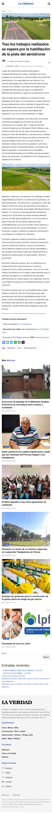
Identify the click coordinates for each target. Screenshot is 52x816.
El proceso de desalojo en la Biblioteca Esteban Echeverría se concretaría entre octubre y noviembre (25, 404)
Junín (9, 11)
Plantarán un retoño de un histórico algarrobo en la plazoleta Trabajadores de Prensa (24, 550)
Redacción (5, 795)
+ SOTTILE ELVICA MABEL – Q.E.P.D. (16, 673)
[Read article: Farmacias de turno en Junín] (26, 623)
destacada (11, 348)
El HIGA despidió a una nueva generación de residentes (24, 503)
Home (4, 11)
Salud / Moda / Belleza (11, 738)
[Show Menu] (3, 3)
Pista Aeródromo (30, 348)
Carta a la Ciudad (9, 753)
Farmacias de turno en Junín (16, 643)
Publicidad (16, 795)
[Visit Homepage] (25, 4)
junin (19, 348)
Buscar (4, 653)
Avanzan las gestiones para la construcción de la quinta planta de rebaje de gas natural (25, 598)
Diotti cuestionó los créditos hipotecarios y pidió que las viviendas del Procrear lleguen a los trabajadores (26, 454)
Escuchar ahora (42, 337)
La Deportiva (25, 324)
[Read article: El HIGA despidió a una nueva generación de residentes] (26, 482)
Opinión (5, 757)
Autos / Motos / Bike (10, 727)
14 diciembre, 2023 (11, 66)
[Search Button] (49, 3)
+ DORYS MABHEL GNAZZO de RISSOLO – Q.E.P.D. (22, 670)
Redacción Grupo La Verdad (19, 61)
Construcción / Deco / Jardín (13, 731)
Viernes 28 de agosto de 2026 (13, 676)
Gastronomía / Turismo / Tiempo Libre (17, 735)
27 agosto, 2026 (9, 411)
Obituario (6, 749)
